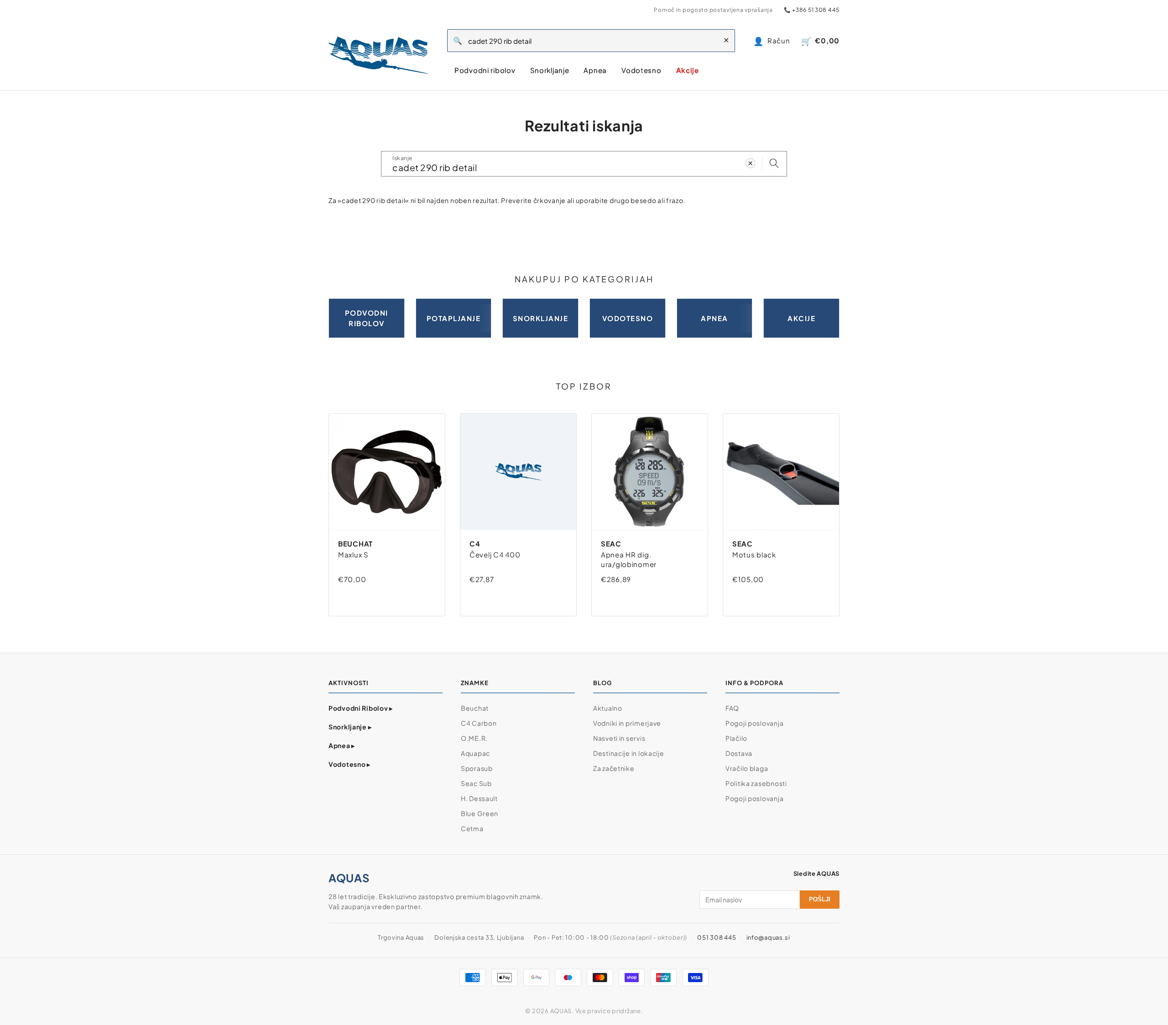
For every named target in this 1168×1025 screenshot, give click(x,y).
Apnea (595, 70)
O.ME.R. (474, 738)
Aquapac (475, 753)
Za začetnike (614, 768)
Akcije (687, 70)
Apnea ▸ (341, 745)
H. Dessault (479, 798)
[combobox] (593, 41)
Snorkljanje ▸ (349, 727)
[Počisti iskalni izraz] (750, 163)
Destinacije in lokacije (628, 753)
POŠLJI (819, 899)
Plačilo (736, 738)
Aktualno (607, 708)
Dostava (738, 753)
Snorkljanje (549, 70)
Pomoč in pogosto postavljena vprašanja (713, 9)
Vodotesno (641, 70)
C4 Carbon (478, 723)
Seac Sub (476, 783)
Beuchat (475, 708)
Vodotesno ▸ (349, 764)
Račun (771, 41)
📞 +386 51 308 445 (812, 9)
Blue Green (479, 813)
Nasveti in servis (619, 738)
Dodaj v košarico (376, 597)
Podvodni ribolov (485, 70)
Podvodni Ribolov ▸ (360, 708)
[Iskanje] (774, 163)
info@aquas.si (768, 937)
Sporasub (477, 768)
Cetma (472, 828)
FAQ (732, 708)
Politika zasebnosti (756, 783)
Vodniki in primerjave (627, 723)
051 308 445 (716, 937)
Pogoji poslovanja (754, 723)
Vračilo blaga (746, 768)
